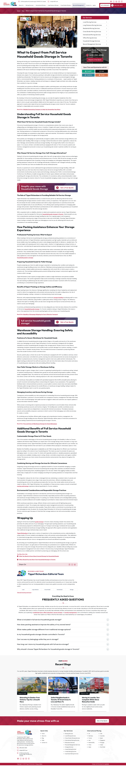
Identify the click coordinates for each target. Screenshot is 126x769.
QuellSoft (107, 764)
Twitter (114, 1)
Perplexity (89, 75)
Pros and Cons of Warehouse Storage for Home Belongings (40, 424)
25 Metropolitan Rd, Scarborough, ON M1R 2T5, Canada (33, 1)
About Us (21, 5)
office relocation (48, 612)
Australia (102, 736)
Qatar (89, 747)
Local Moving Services (89, 22)
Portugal (102, 742)
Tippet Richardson (22, 533)
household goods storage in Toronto (53, 214)
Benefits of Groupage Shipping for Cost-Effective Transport (40, 314)
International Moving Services (92, 35)
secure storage (57, 612)
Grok (102, 71)
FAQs (43, 740)
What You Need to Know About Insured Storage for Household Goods (39, 556)
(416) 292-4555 (118, 5)
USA (101, 733)
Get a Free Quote (105, 5)
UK (89, 733)
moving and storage (23, 486)
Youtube (111, 1)
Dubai (101, 744)
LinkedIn (116, 1)
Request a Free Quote (94, 60)
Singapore (102, 740)
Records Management (78, 5)
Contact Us (88, 5)
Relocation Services (70, 742)
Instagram (119, 1)
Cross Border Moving (65, 5)
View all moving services (24, 592)
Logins (94, 5)
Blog (23, 11)
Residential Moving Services (91, 28)
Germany (90, 736)
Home (18, 11)
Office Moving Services (90, 38)
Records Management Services (72, 744)
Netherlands (91, 742)
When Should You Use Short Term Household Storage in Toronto (37, 559)
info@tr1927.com (54, 1)
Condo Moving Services (70, 751)
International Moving (40, 5)
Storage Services (69, 747)
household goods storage (32, 309)
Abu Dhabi (102, 747)
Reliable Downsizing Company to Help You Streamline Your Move (41, 109)
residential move (38, 612)
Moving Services (29, 5)
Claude (102, 75)
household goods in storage (25, 257)
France (90, 738)
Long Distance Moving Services (92, 25)
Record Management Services (92, 44)
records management (70, 612)
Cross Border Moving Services (92, 31)
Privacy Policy (39, 764)
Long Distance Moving (53, 5)
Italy (89, 740)
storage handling (58, 297)
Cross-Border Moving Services (72, 738)
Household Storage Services (91, 41)
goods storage (39, 522)
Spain (101, 738)
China (89, 744)
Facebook (122, 1)
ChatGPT (89, 71)
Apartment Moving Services (71, 753)
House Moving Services (70, 749)
